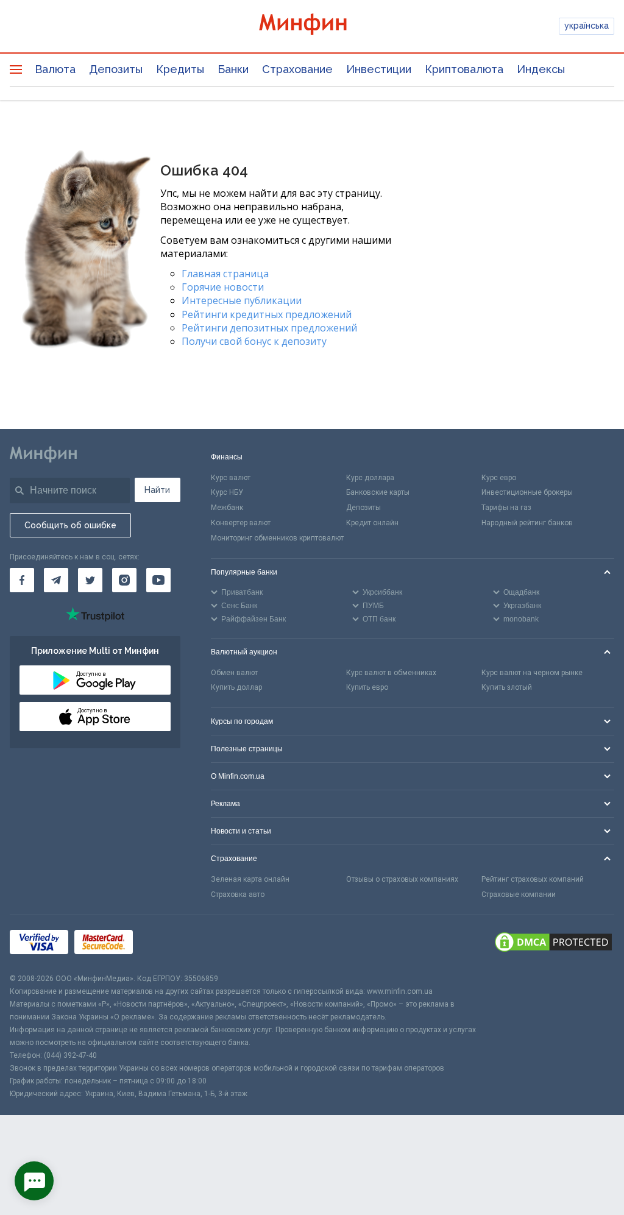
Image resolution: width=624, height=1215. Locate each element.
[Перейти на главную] (312, 25)
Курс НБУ (227, 492)
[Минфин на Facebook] (22, 580)
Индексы (541, 69)
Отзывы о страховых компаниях (402, 879)
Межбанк (227, 507)
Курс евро (498, 477)
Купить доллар (236, 687)
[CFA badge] (166, 943)
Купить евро (367, 687)
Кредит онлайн (372, 523)
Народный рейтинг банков (527, 523)
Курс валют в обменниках (391, 672)
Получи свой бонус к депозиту (254, 341)
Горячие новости (223, 287)
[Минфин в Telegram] (56, 580)
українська (586, 25)
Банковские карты (378, 492)
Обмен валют (234, 672)
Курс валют (230, 477)
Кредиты (180, 69)
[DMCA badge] (553, 944)
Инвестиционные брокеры (527, 492)
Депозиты (116, 69)
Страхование (297, 69)
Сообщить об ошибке (70, 525)
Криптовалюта (464, 69)
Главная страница (225, 273)
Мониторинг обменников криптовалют (277, 538)
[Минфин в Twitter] (90, 580)
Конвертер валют (241, 523)
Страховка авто (237, 894)
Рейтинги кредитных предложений (267, 314)
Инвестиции (378, 69)
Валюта (55, 69)
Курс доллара (370, 477)
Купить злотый (506, 687)
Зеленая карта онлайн (250, 879)
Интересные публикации (242, 300)
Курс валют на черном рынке (532, 672)
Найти (157, 490)
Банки (233, 69)
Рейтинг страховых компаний (532, 879)
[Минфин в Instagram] (124, 580)
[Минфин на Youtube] (158, 580)
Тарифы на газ (506, 507)
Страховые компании (518, 894)
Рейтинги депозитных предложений (269, 328)
